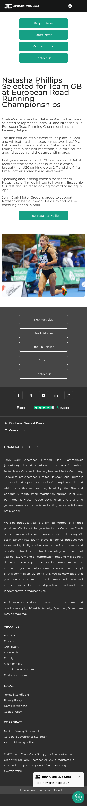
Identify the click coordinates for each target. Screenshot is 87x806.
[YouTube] (43, 395)
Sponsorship (12, 652)
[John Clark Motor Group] (21, 6)
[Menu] (78, 6)
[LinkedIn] (56, 395)
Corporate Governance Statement (26, 736)
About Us (10, 635)
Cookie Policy (13, 711)
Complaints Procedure (19, 669)
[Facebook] (18, 395)
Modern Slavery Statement (21, 731)
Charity (9, 658)
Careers (9, 641)
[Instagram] (68, 395)
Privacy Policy (13, 700)
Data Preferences (15, 705)
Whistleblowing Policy (19, 742)
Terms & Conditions (16, 694)
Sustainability (13, 663)
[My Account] (70, 6)
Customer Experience (18, 675)
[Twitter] (31, 395)
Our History (11, 646)
